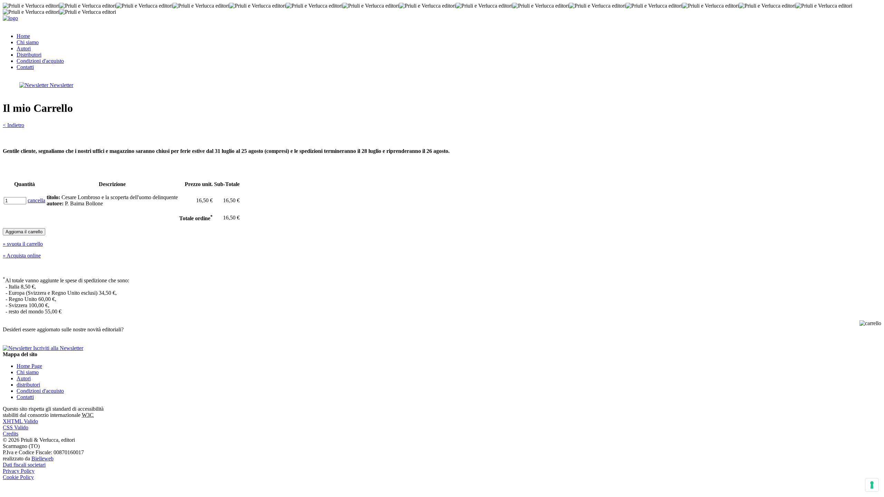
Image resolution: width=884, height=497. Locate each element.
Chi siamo (28, 42)
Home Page (29, 366)
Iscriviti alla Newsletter (57, 348)
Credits (10, 434)
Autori (24, 48)
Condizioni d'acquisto (40, 61)
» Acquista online (22, 256)
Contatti (25, 67)
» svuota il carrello (23, 244)
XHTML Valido (20, 421)
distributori (28, 385)
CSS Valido (15, 427)
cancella (36, 200)
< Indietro (13, 125)
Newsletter (60, 85)
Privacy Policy (19, 471)
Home (23, 36)
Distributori (29, 55)
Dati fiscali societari (24, 465)
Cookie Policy (18, 477)
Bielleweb (42, 458)
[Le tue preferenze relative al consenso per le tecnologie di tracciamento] (871, 484)
